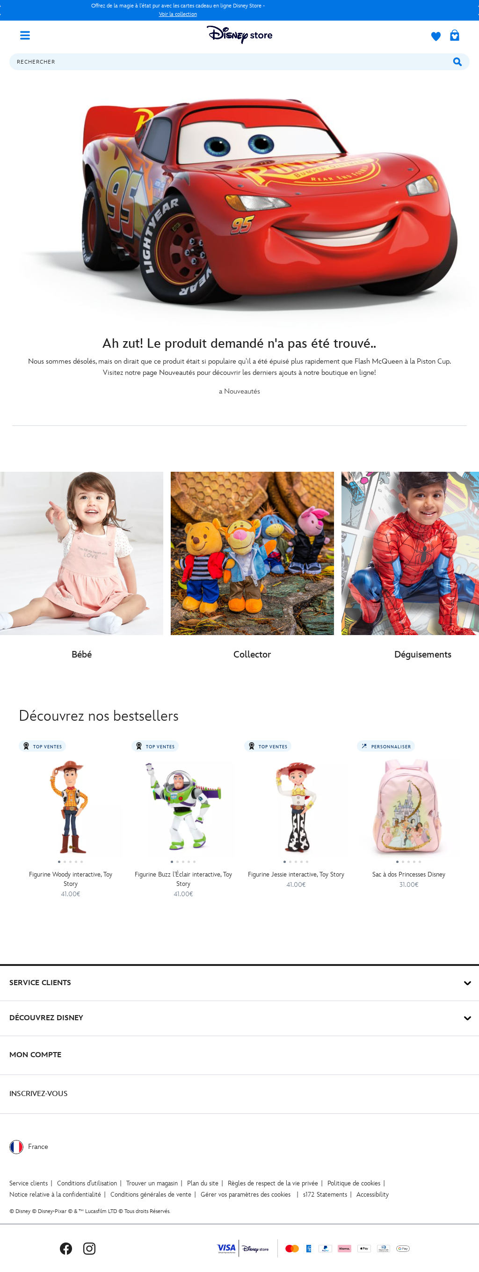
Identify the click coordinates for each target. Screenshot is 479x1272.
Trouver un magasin (152, 1183)
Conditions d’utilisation (87, 1183)
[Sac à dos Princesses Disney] (408, 810)
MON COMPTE (35, 1055)
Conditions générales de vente (150, 1195)
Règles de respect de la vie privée (273, 1183)
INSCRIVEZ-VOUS (38, 1093)
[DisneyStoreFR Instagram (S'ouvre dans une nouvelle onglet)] (89, 1248)
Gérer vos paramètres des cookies (245, 1195)
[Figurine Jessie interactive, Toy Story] (296, 810)
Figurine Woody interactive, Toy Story (70, 879)
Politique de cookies (353, 1183)
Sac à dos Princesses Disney (408, 874)
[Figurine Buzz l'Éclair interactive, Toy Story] (183, 810)
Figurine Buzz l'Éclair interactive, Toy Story (183, 879)
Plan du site (202, 1183)
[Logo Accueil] (239, 35)
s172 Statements (325, 1195)
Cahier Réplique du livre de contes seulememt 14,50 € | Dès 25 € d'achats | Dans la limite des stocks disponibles (178, 10)
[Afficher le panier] (454, 36)
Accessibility (372, 1195)
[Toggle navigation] (28, 35)
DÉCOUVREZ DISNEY (46, 1018)
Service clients (28, 1183)
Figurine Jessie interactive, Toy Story (296, 874)
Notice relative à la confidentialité (55, 1195)
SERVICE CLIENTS (40, 983)
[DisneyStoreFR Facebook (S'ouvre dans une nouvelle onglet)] (66, 1248)
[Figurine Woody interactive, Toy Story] (70, 810)
